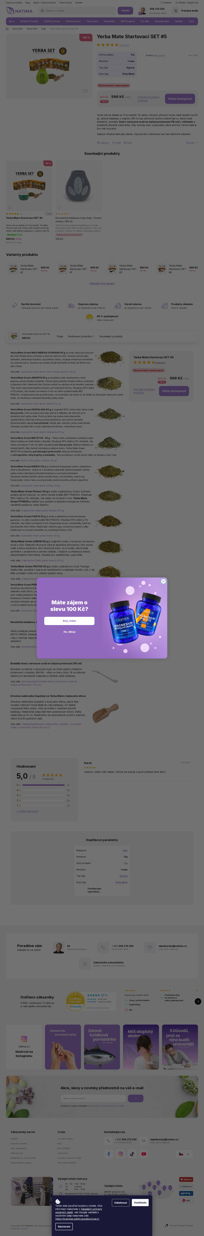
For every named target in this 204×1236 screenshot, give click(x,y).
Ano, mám (69, 620)
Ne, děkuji (69, 631)
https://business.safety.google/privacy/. (77, 1218)
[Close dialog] (163, 581)
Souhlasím (140, 1202)
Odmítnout (120, 1202)
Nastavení (64, 1226)
